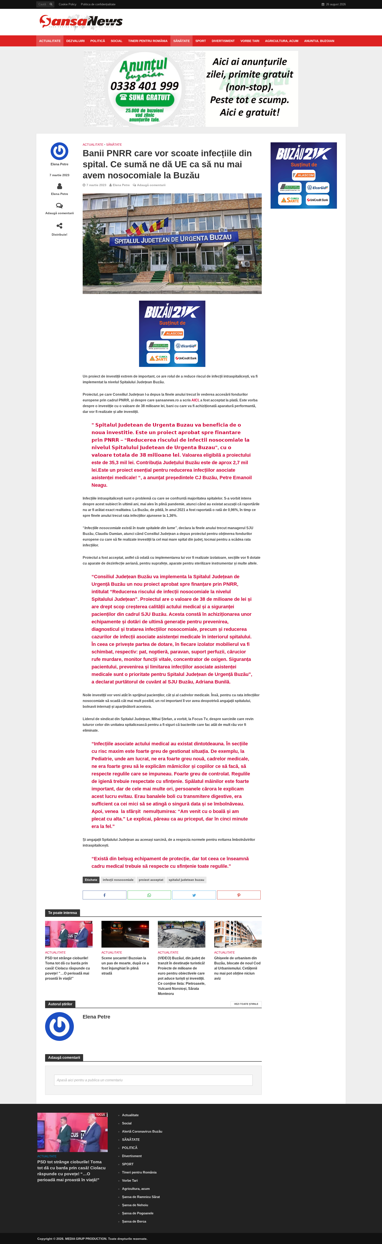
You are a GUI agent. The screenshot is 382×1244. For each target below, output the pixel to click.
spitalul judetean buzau (186, 879)
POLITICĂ (97, 41)
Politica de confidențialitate (98, 4)
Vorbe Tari (250, 41)
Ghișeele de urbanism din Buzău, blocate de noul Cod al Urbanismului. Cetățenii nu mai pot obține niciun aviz (237, 968)
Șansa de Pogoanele (137, 1213)
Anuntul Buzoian (319, 41)
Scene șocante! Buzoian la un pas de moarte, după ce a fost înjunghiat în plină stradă (125, 965)
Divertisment (223, 41)
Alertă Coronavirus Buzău (142, 1131)
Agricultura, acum (281, 41)
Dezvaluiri (75, 41)
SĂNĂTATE (181, 41)
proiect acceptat (151, 879)
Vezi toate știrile (246, 1004)
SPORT (200, 41)
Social (116, 41)
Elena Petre (59, 164)
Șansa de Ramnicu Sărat (141, 1197)
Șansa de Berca (134, 1221)
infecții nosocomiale (118, 879)
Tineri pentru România (148, 41)
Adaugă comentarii (59, 213)
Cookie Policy (67, 4)
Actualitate (50, 41)
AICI (195, 400)
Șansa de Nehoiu (135, 1205)
